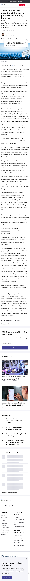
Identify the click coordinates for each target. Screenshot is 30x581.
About (3, 515)
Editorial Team (5, 518)
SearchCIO (17, 543)
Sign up (22, 5)
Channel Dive (18, 535)
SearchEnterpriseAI (19, 545)
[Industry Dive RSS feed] (12, 506)
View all (4, 492)
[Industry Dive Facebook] (6, 506)
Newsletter (4, 523)
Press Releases (5, 530)
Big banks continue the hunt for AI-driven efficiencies (13, 404)
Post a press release (12, 492)
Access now (6, 577)
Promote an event (19, 526)
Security (10, 324)
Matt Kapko (8, 33)
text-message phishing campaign (17, 222)
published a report (6, 240)
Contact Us (4, 520)
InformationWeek (19, 540)
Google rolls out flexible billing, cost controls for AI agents (15, 420)
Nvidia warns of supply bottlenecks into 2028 (14, 428)
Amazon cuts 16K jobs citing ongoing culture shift (13, 378)
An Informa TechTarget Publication (15, 1)
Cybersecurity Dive (19, 538)
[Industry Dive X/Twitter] (9, 506)
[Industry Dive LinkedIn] (2, 506)
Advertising (17, 517)
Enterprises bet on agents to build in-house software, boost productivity (16, 442)
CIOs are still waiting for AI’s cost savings (16, 435)
